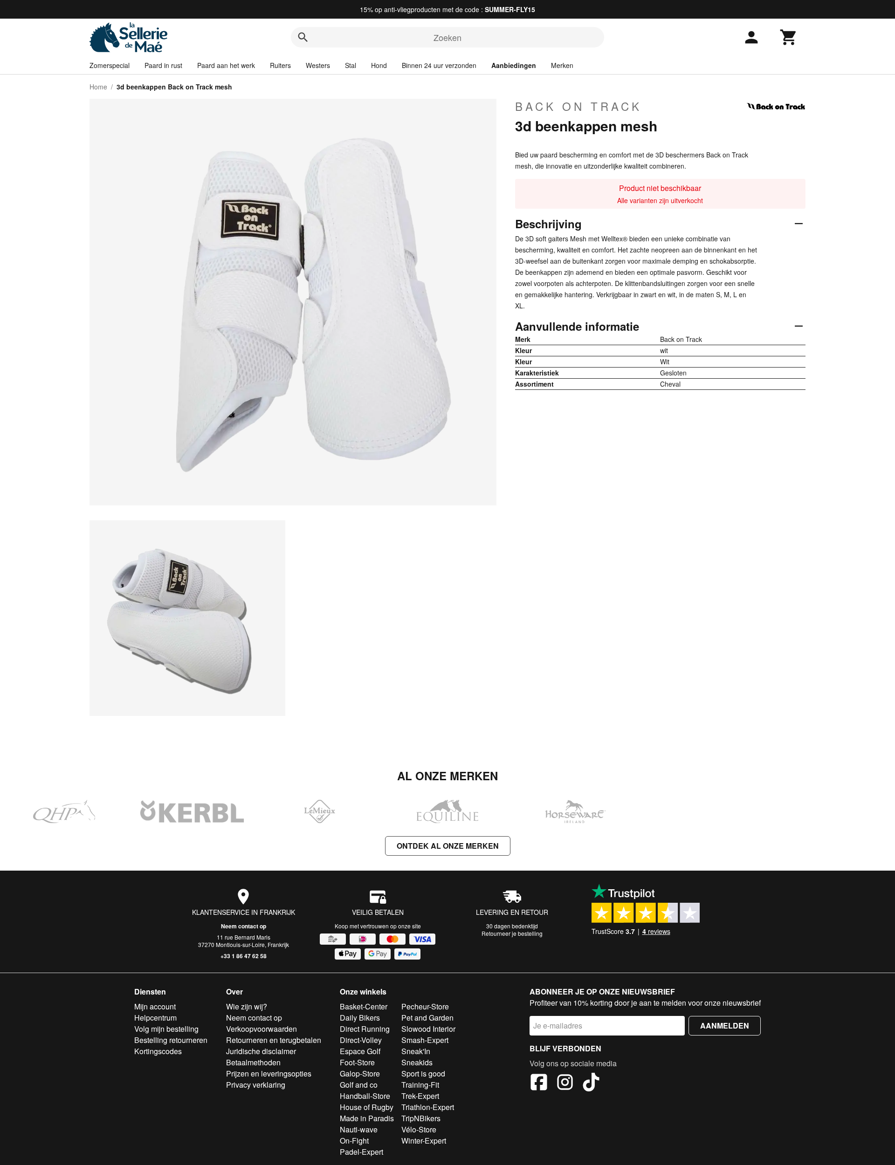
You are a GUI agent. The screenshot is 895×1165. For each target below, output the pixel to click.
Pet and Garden (427, 1017)
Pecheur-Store (425, 1006)
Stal (350, 65)
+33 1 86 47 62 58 (243, 956)
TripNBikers (421, 1118)
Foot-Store (357, 1062)
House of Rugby (366, 1107)
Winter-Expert (423, 1140)
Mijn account (155, 1006)
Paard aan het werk (226, 65)
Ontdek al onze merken (448, 845)
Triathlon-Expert (427, 1107)
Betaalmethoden (253, 1062)
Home (98, 86)
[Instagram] (565, 1083)
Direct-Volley (361, 1040)
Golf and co (359, 1084)
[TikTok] (591, 1083)
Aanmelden (724, 1025)
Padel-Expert (361, 1151)
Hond (379, 65)
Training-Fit (420, 1084)
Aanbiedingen (513, 65)
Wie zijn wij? (246, 1006)
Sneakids (417, 1062)
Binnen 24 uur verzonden (439, 65)
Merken (562, 65)
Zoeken (447, 37)
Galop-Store (360, 1073)
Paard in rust (163, 65)
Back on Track (578, 106)
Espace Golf (360, 1051)
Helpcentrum (155, 1017)
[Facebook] (539, 1083)
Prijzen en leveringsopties (268, 1073)
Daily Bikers (360, 1017)
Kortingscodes (158, 1051)
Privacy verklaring (255, 1084)
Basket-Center (363, 1006)
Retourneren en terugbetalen (273, 1040)
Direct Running (365, 1028)
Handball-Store (365, 1095)
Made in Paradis (367, 1118)
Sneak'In (415, 1051)
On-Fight (354, 1140)
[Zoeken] (303, 37)
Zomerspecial (110, 65)
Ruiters (280, 65)
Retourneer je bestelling (512, 933)
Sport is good (423, 1073)
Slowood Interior (428, 1028)
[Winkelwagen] (788, 37)
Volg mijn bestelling (166, 1028)
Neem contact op (243, 926)
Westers (318, 65)
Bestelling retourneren (170, 1040)
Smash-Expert (424, 1040)
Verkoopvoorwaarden (261, 1028)
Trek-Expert (420, 1095)
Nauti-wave (359, 1129)
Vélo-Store (418, 1129)
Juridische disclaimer (261, 1051)
